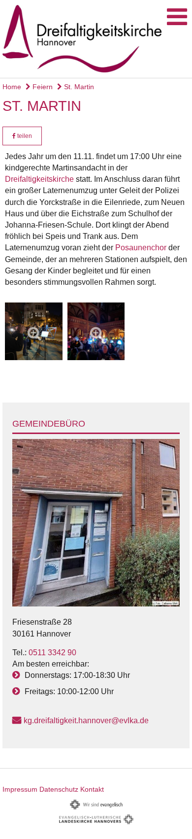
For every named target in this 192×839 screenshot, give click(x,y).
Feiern (42, 87)
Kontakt (92, 789)
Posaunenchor (140, 247)
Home (11, 87)
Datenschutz (58, 789)
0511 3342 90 (52, 652)
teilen (24, 136)
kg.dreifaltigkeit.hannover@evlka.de (86, 720)
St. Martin (78, 87)
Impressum (19, 789)
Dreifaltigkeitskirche (39, 179)
